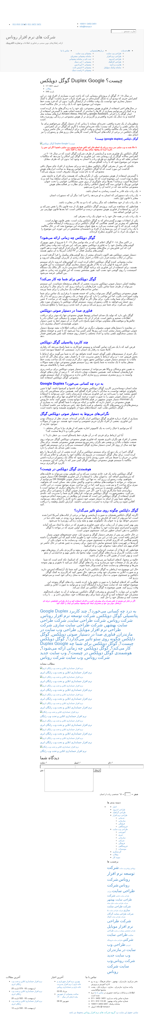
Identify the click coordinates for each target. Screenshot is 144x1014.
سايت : (43, 762)
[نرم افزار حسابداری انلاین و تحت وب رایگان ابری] (89, 668)
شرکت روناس (120, 620)
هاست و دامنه (115, 64)
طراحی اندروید (115, 59)
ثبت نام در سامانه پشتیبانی (80, 59)
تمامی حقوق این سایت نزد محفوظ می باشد (103, 1012)
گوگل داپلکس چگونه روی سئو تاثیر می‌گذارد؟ (87, 636)
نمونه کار (116, 857)
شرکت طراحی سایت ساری (78, 625)
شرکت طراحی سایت (87, 620)
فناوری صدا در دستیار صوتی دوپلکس (83, 634)
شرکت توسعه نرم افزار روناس (68, 615)
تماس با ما (65, 50)
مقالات (48, 88)
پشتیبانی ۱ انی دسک (82, 61)
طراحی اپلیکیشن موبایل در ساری (124, 931)
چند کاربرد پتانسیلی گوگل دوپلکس (103, 613)
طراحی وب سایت (113, 53)
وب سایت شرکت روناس (61, 657)
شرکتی (121, 840)
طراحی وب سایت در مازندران (121, 947)
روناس (132, 868)
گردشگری (117, 851)
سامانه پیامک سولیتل (112, 67)
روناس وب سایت (124, 868)
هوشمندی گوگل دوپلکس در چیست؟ (100, 652)
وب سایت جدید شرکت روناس (121, 957)
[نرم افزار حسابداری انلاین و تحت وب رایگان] (89, 711)
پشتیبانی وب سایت (83, 53)
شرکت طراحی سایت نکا (115, 910)
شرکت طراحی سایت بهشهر (119, 897)
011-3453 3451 (34, 24)
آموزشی (121, 832)
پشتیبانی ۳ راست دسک (81, 70)
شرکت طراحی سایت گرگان (120, 913)
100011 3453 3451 (88, 23)
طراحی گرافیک (114, 61)
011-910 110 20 (20, 24)
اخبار (115, 806)
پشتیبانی (93, 50)
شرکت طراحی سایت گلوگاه (116, 917)
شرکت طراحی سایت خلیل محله (117, 903)
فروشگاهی (123, 826)
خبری (120, 834)
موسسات (122, 848)
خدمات (124, 50)
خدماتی (121, 817)
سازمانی (122, 820)
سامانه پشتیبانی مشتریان (81, 56)
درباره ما (100, 50)
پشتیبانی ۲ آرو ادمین (82, 64)
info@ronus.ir (86, 26)
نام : (110, 762)
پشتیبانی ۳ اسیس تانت (82, 67)
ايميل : (77, 762)
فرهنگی (121, 823)
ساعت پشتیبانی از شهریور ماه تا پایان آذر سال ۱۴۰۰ (67, 995)
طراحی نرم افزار (114, 56)
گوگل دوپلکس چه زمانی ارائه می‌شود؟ (75, 648)
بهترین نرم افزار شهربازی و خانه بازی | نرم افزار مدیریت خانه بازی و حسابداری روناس (69, 984)
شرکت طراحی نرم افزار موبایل (80, 627)
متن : (42, 770)
